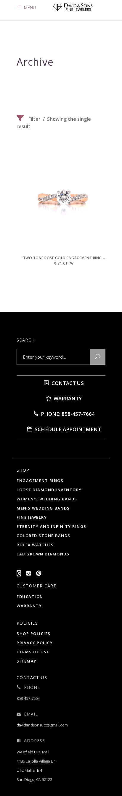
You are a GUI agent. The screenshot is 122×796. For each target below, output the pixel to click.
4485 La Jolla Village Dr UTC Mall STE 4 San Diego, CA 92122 (36, 770)
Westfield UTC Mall (33, 752)
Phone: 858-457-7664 (67, 413)
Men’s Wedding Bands (43, 508)
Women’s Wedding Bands (47, 499)
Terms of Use (33, 652)
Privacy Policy (35, 642)
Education (30, 596)
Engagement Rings (40, 480)
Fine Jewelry (32, 517)
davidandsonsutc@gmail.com (42, 725)
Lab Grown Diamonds (43, 554)
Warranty (67, 398)
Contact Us (67, 383)
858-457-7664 (28, 698)
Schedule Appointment (67, 429)
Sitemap (27, 661)
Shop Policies (34, 633)
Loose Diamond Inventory (49, 489)
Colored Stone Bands (43, 535)
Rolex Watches (35, 544)
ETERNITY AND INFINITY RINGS (51, 526)
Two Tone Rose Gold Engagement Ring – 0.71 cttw (64, 260)
